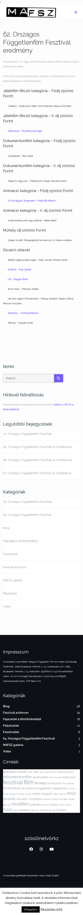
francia (31, 788)
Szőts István (65, 805)
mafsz (36, 794)
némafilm (22, 799)
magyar (46, 794)
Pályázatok (10, 593)
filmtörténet (11, 788)
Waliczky (34, 810)
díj (34, 777)
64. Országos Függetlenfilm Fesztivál (27, 501)
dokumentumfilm (17, 777)
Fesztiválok (10, 554)
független (44, 788)
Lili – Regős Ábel (18, 279)
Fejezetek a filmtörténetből (20, 541)
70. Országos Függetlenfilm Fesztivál (27, 433)
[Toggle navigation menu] (75, 12)
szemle (35, 804)
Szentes (45, 805)
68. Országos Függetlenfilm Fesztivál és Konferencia (37, 460)
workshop (46, 810)
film (29, 782)
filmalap (40, 783)
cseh (30, 772)
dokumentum (65, 772)
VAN (15, 810)
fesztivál (13, 782)
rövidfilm (20, 804)
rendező (47, 799)
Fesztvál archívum (14, 567)
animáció (10, 772)
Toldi (7, 809)
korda (28, 794)
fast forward (55, 777)
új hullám (59, 810)
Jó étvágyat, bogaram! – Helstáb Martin (32, 200)
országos (35, 799)
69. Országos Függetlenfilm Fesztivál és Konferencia (37, 447)
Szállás (54, 804)
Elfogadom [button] (30, 909)
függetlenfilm (60, 788)
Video (7, 606)
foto (23, 788)
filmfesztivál (54, 783)
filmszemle (68, 783)
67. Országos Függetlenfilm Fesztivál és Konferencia (37, 473)
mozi (71, 793)
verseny (23, 810)
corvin (22, 772)
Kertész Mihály (17, 794)
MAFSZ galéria (12, 580)
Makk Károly (59, 794)
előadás (42, 777)
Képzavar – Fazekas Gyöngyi (25, 131)
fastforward (69, 777)
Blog (6, 528)
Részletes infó (51, 909)
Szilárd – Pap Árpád (19, 269)
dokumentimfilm (48, 772)
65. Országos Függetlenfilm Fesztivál (27, 514)
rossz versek (59, 799)
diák (35, 772)
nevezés (9, 799)
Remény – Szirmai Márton (23, 313)
